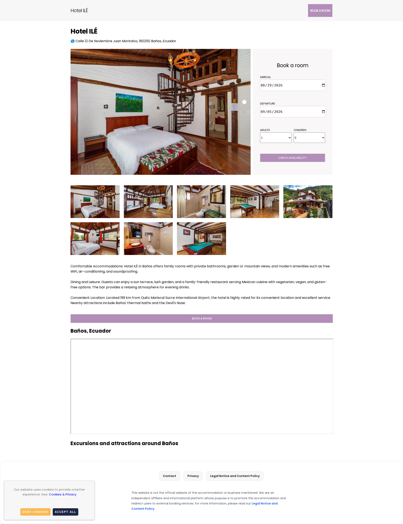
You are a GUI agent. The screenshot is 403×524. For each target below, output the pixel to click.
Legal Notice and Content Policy (235, 476)
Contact (169, 476)
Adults (265, 130)
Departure (267, 104)
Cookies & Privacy (62, 494)
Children (300, 130)
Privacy (193, 476)
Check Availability (293, 157)
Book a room (320, 10)
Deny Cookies (35, 512)
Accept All (65, 512)
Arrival (265, 77)
